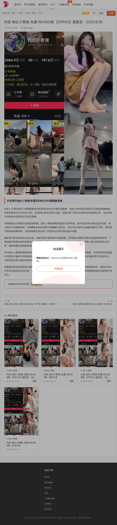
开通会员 (58, 268)
